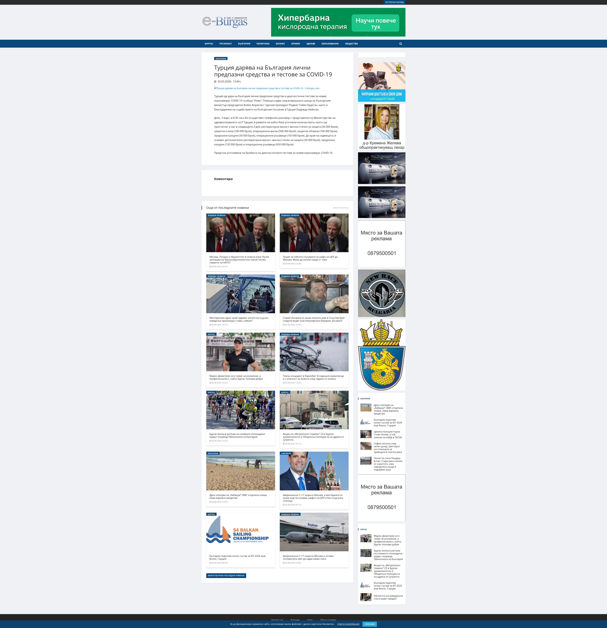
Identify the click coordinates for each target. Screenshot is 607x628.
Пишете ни (277, 619)
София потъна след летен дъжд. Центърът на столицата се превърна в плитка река (388, 448)
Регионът (226, 43)
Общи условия (328, 619)
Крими (295, 43)
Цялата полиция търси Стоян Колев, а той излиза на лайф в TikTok (388, 434)
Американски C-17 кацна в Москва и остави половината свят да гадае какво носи (308, 557)
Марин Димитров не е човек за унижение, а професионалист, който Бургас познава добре (236, 377)
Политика (263, 43)
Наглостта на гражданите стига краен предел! (388, 597)
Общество (351, 43)
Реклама (295, 619)
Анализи (286, 453)
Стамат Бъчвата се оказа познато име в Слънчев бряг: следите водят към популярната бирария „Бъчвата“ (314, 319)
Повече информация (348, 624)
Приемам (370, 624)
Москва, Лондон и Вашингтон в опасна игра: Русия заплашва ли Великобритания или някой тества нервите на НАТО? (239, 259)
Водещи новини (216, 215)
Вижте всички (341, 207)
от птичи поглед (394, 2)
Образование (330, 43)
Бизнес (280, 43)
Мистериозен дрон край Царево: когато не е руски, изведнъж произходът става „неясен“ (239, 319)
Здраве (310, 43)
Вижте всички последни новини (226, 575)
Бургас (209, 43)
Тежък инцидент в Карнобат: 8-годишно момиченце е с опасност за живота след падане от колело (313, 377)
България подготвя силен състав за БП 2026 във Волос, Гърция (237, 557)
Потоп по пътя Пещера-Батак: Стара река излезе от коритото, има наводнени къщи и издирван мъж (388, 464)
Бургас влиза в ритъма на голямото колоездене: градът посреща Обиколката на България (237, 435)
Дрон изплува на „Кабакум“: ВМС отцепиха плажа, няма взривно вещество (238, 496)
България (244, 43)
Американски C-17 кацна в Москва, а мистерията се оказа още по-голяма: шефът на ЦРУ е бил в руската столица (313, 497)
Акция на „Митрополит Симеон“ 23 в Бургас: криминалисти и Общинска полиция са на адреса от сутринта (313, 436)
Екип (310, 619)
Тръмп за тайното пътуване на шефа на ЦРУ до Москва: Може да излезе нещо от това (310, 258)
